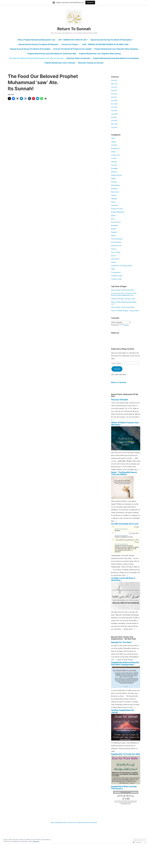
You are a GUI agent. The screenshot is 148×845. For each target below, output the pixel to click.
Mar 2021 (114, 90)
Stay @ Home (115, 252)
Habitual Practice (116, 175)
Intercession (115, 192)
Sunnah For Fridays (70, 44)
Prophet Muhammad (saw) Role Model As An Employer (116, 58)
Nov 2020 (114, 104)
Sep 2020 (114, 110)
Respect (113, 229)
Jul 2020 (114, 117)
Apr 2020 (114, 127)
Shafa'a (113, 235)
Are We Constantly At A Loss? (125, 524)
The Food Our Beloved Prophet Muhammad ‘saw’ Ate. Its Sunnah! (36, 58)
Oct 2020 (114, 107)
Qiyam (113, 215)
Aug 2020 (114, 114)
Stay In (113, 255)
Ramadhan (114, 225)
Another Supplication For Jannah (122, 711)
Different (114, 162)
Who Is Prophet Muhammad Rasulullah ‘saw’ (36, 40)
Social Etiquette (116, 242)
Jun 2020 (114, 120)
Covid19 (114, 158)
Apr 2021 (114, 87)
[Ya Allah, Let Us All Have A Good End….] (125, 609)
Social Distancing (116, 239)
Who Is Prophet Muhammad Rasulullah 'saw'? (123, 303)
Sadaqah (114, 232)
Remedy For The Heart (121, 642)
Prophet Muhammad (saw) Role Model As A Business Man (51, 54)
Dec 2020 (114, 100)
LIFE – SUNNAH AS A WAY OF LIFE (72, 40)
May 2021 (114, 84)
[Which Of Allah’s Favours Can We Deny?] (125, 450)
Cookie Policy (36, 841)
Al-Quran (114, 145)
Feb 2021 (114, 94)
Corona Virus (115, 155)
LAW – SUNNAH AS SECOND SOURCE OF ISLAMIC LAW (105, 44)
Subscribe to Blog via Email (122, 349)
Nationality (114, 205)
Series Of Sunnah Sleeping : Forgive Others (125, 310)
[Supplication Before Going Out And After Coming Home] (125, 687)
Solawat (113, 249)
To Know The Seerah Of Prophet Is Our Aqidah (72, 49)
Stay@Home (115, 259)
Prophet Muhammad (117, 212)
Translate (126, 325)
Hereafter (114, 182)
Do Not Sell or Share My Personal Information (82, 822)
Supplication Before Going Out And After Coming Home (125, 663)
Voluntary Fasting (116, 275)
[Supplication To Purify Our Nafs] (125, 784)
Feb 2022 (114, 80)
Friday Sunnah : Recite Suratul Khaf (122, 307)
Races (113, 219)
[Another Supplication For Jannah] (125, 740)
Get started (90, 2)
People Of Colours (117, 208)
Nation (113, 202)
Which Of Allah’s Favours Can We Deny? (125, 423)
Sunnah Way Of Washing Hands (121, 265)
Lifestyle (114, 195)
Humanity (114, 188)
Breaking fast (115, 148)
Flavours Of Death (119, 399)
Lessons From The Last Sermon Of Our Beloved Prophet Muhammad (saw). (124, 294)
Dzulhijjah (114, 168)
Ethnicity (114, 172)
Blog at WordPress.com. (59, 822)
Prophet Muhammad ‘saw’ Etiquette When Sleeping (116, 49)
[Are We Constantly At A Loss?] (125, 553)
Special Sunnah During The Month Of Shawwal (38, 44)
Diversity (114, 165)
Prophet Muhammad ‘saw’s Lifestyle (59, 63)
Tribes (113, 269)
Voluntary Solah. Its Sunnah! (78, 58)
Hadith (113, 178)
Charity (113, 152)
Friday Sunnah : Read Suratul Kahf (122, 290)
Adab (113, 138)
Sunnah (113, 262)
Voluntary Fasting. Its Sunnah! (91, 63)
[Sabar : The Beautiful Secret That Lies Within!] (122, 498)
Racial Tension (116, 222)
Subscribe (117, 369)
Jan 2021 (114, 97)
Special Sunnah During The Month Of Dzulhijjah (30, 49)
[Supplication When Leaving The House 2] (125, 808)
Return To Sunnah (74, 28)
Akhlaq (113, 142)
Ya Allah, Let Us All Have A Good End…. (123, 579)
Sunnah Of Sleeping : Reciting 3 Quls (123, 299)
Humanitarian (115, 185)
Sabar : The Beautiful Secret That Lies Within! (124, 473)
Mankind (114, 198)
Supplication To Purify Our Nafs (125, 754)
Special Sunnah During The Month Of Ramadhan (111, 40)
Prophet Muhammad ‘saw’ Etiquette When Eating (100, 54)
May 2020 (114, 124)
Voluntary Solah (116, 279)
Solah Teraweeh (116, 245)
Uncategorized (115, 272)
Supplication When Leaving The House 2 (124, 787)
